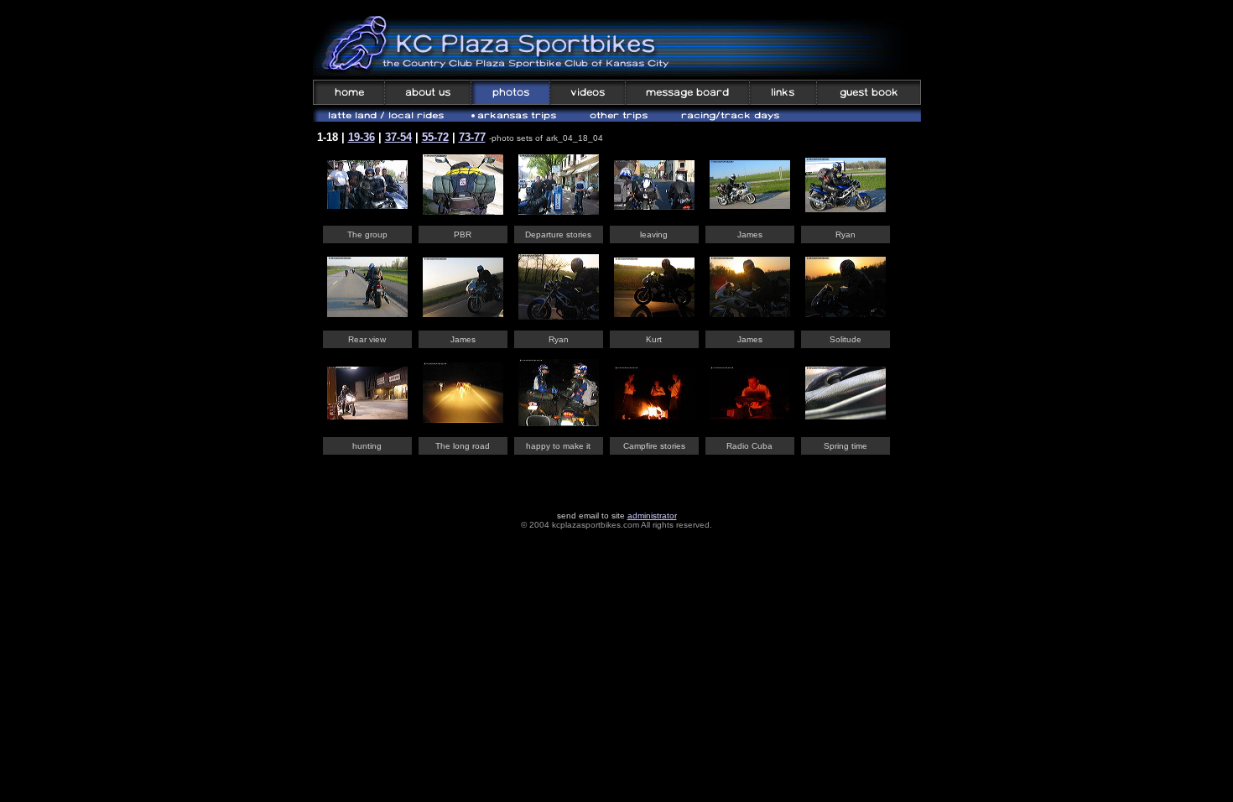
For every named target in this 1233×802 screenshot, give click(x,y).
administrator (652, 515)
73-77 (472, 137)
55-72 (435, 137)
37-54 (398, 137)
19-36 (361, 137)
